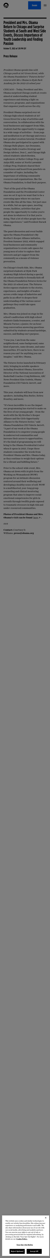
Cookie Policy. (21, 1239)
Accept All (34, 1251)
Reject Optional (17, 1251)
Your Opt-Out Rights (25, 1245)
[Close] (45, 1217)
